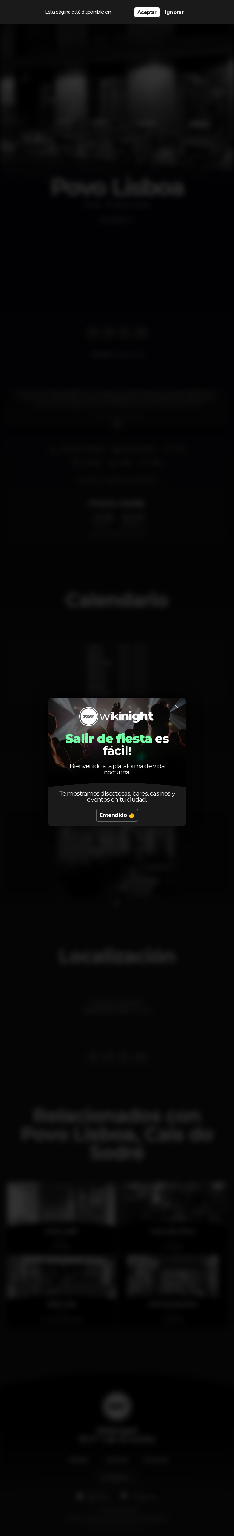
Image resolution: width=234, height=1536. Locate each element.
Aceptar (146, 12)
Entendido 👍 (117, 815)
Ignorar (174, 12)
